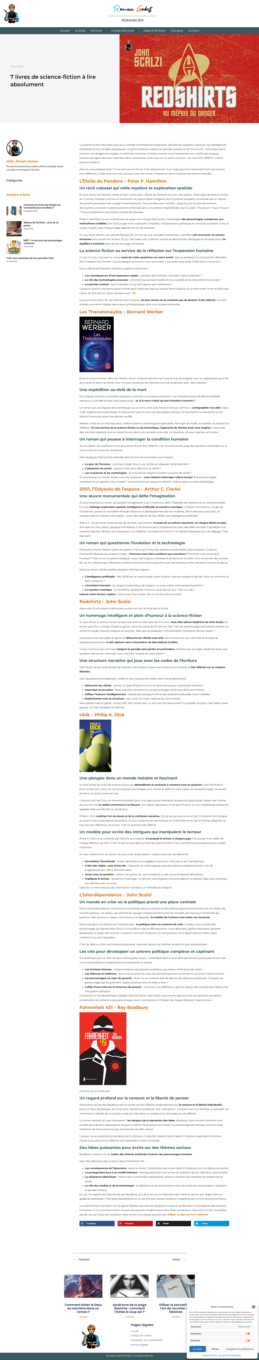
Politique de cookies (209, 1355)
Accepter (197, 1349)
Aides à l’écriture (154, 30)
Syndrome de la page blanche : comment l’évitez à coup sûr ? (129, 1308)
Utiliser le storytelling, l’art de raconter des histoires (175, 1308)
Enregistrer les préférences (240, 1349)
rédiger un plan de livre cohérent (187, 1214)
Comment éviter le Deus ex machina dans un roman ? (83, 1308)
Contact (193, 30)
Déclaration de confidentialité (230, 1355)
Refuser (215, 1349)
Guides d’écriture (122, 30)
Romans (96, 30)
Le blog (80, 30)
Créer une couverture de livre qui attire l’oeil (30, 258)
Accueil (65, 30)
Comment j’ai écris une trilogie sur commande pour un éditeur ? (42, 206)
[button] (253, 1306)
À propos (177, 30)
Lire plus (83, 1317)
